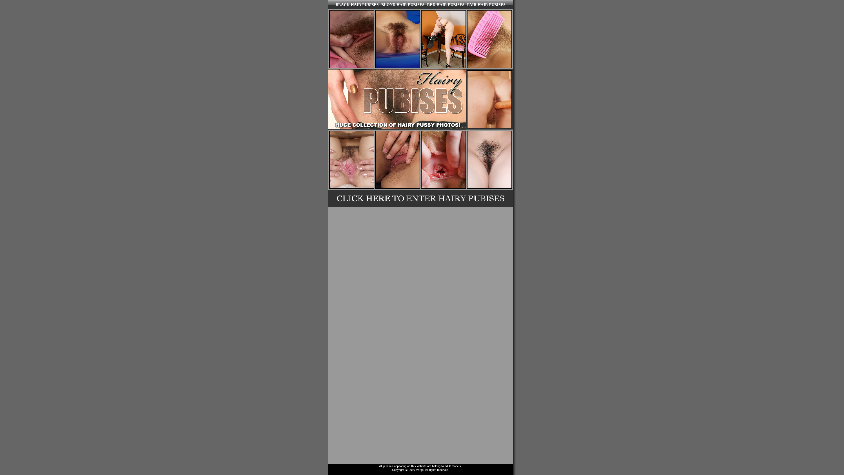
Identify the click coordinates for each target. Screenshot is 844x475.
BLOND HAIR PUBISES (402, 4)
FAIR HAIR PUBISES (486, 4)
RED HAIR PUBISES (445, 4)
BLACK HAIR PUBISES (357, 4)
